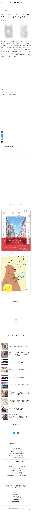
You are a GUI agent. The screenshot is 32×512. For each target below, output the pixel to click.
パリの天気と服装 (16, 448)
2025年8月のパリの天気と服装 (16, 378)
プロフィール (16, 494)
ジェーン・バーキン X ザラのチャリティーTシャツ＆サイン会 (16, 15)
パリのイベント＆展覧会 (16, 472)
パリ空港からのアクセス (16, 451)
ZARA (3, 90)
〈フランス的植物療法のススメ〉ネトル (19, 346)
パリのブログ (16, 499)
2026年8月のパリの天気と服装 (16, 362)
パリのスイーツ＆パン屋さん (16, 468)
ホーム (16, 492)
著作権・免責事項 (16, 501)
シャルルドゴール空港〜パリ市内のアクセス (19, 385)
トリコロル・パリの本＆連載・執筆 (16, 498)
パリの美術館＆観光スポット (16, 470)
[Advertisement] (16, 73)
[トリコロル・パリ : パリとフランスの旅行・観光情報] (16, 3)
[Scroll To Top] (29, 509)
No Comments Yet (9, 146)
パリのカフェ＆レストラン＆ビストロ (16, 466)
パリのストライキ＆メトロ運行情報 (16, 453)
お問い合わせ (16, 496)
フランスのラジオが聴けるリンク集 (18, 370)
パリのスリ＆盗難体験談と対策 (16, 457)
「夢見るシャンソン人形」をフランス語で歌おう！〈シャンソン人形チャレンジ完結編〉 (19, 394)
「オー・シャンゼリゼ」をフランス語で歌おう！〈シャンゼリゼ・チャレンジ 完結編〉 (19, 354)
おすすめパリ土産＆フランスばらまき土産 (16, 475)
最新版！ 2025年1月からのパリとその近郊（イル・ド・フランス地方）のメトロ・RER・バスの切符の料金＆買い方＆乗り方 (19, 417)
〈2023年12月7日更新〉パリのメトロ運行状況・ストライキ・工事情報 (19, 401)
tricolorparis (5, 20)
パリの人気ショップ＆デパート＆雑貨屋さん (16, 474)
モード (2, 10)
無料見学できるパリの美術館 (16, 455)
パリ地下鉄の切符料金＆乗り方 (16, 450)
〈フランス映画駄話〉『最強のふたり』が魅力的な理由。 (19, 409)
